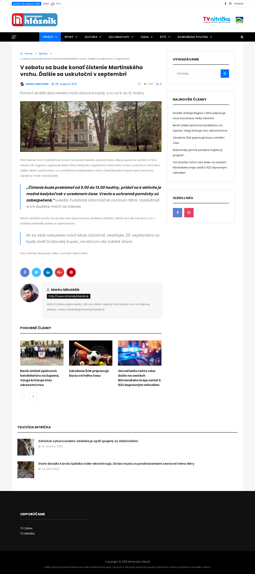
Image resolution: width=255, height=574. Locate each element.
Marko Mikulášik (65, 289)
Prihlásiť (238, 3)
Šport (69, 37)
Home (28, 53)
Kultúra (91, 37)
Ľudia (145, 37)
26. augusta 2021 (66, 84)
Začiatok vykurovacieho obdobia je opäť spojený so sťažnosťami (88, 441)
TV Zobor (26, 528)
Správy (48, 37)
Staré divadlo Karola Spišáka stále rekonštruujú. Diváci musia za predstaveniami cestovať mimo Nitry (116, 464)
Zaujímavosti (119, 37)
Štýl (163, 37)
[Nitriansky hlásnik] (34, 20)
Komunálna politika (193, 37)
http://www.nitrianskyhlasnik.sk (68, 296)
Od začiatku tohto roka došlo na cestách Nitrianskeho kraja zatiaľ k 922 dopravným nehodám (200, 167)
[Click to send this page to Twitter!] (36, 272)
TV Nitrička (27, 533)
